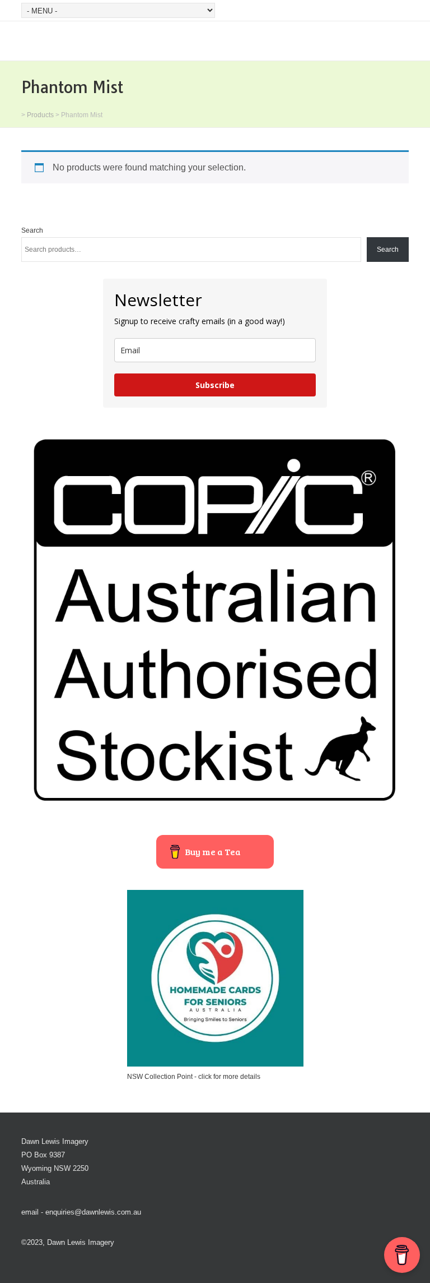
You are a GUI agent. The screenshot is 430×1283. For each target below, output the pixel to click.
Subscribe (215, 385)
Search (32, 230)
